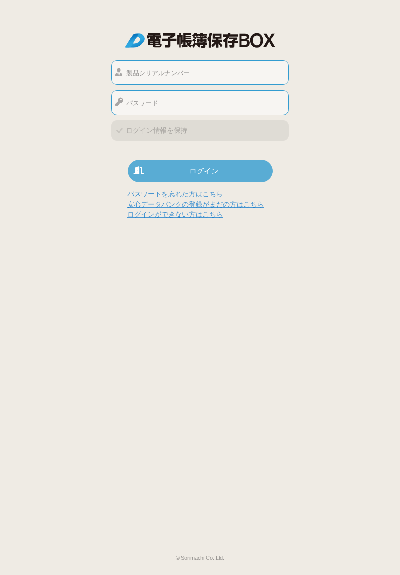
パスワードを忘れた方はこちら (175, 194)
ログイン (204, 171)
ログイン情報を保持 (156, 130)
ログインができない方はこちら (175, 214)
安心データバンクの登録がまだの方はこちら (195, 204)
